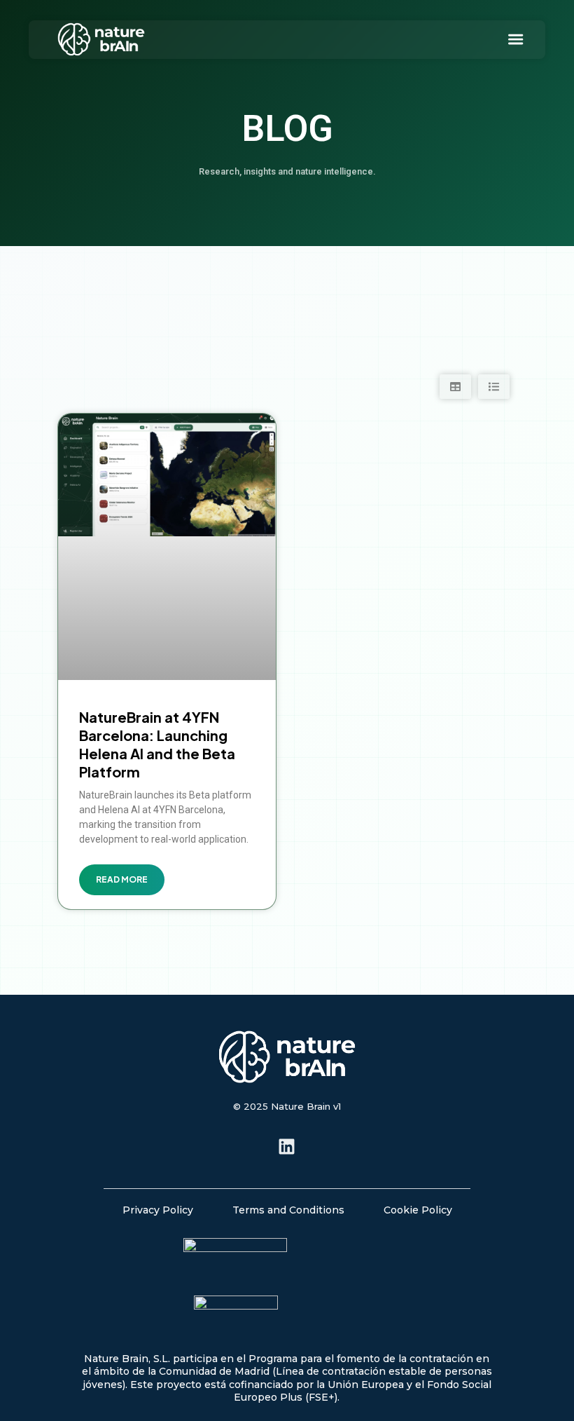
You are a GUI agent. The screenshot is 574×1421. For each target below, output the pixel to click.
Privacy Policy (157, 1210)
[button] (515, 39)
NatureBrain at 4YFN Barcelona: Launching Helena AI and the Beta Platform (157, 744)
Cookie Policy (418, 1210)
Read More (122, 879)
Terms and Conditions (288, 1210)
